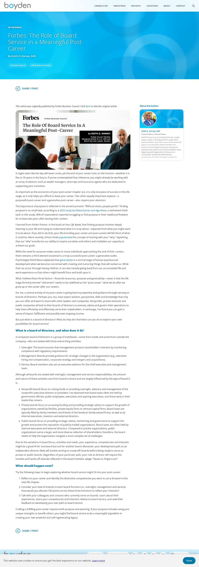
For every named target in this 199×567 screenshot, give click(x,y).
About (166, 6)
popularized (65, 237)
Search (193, 6)
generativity (66, 260)
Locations (152, 6)
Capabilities (101, 6)
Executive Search (17, 65)
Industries (119, 6)
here (88, 106)
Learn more (98, 560)
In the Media (15, 27)
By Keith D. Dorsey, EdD (22, 56)
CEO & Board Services (40, 65)
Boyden (17, 6)
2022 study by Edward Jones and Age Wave (83, 210)
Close (189, 560)
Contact (180, 6)
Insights (136, 6)
